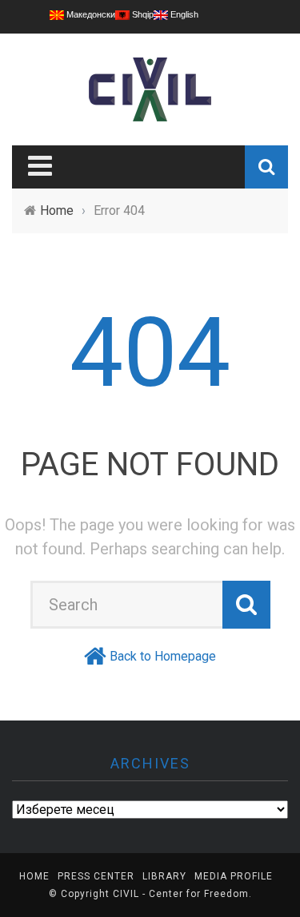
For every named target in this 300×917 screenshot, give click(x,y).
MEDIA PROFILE (233, 876)
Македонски (89, 14)
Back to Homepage (163, 656)
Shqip (142, 14)
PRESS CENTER (96, 876)
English (183, 14)
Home (34, 876)
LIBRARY (164, 876)
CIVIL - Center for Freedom (181, 893)
